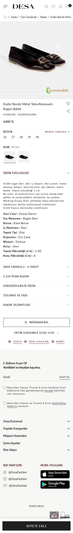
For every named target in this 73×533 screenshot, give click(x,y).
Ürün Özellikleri (16, 173)
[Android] (55, 484)
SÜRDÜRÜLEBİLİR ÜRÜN (19, 285)
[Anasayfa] (6, 17)
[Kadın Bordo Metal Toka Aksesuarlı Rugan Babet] (9, 156)
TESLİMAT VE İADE (15, 295)
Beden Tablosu (56, 131)
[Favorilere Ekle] (68, 103)
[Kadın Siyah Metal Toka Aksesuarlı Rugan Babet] (23, 156)
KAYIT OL (64, 376)
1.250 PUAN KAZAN (16, 276)
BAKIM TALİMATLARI (16, 304)
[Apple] (55, 474)
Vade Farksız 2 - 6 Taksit (21, 266)
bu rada (48, 390)
